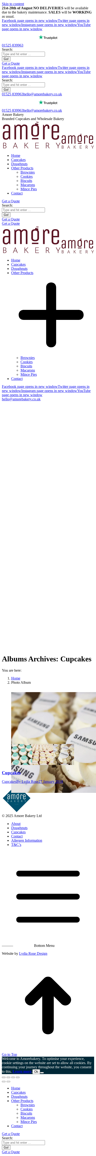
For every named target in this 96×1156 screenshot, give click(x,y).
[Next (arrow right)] (8, 1081)
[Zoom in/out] (18, 1077)
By (27, 782)
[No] (42, 1072)
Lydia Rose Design (33, 953)
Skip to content (13, 4)
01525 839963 (12, 45)
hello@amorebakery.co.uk (42, 94)
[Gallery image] (50, 718)
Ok (36, 1071)
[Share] (8, 1077)
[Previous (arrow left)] (4, 1081)
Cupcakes (11, 772)
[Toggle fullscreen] (13, 1077)
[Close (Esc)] (4, 1077)
